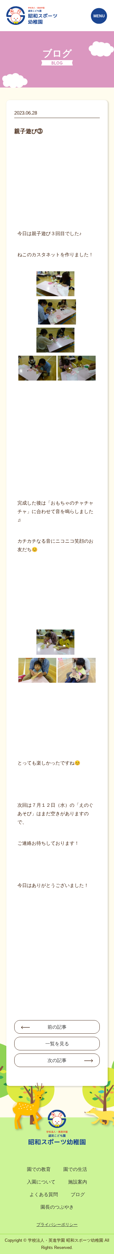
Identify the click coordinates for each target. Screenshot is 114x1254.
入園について (41, 1181)
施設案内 (77, 1181)
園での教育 (39, 1169)
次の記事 (57, 1060)
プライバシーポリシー (57, 1224)
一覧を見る (57, 1043)
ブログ (78, 1194)
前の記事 (57, 1027)
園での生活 (75, 1169)
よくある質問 (43, 1194)
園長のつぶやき (57, 1207)
